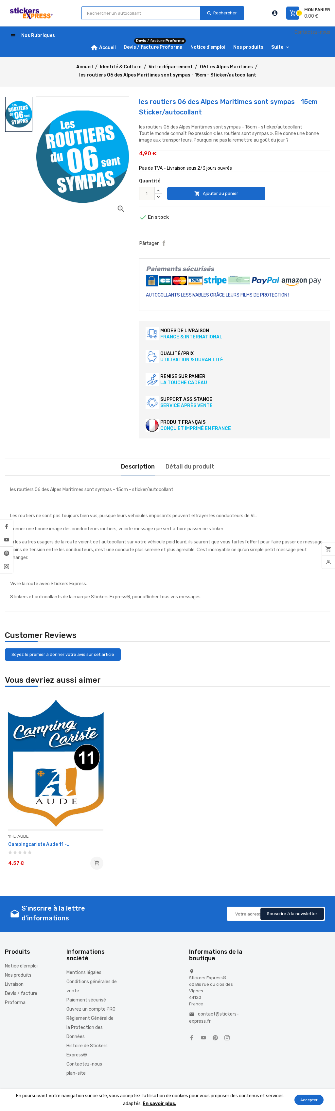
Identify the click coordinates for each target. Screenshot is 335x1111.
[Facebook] (6, 526)
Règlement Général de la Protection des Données (90, 1027)
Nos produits (18, 975)
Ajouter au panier (216, 194)
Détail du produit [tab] (190, 466)
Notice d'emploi (21, 966)
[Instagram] (6, 566)
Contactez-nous (312, 32)
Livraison (14, 984)
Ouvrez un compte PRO (90, 1009)
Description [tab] (138, 466)
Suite (277, 47)
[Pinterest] (6, 553)
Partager (164, 243)
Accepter (309, 1100)
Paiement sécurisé (86, 1000)
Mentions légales (83, 972)
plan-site (76, 1073)
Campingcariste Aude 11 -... (39, 844)
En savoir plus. (159, 1103)
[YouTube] (6, 539)
